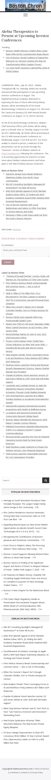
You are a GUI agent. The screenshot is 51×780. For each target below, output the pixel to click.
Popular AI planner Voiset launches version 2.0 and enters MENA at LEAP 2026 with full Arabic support (27, 378)
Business (17, 229)
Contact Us (24, 772)
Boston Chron (25, 6)
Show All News (8, 238)
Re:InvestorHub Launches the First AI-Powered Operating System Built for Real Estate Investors (27, 440)
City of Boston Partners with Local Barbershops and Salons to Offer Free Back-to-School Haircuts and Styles (26, 208)
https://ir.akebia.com (11, 153)
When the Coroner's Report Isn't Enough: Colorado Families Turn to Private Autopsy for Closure (27, 310)
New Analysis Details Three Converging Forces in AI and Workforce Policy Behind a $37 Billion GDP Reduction (27, 358)
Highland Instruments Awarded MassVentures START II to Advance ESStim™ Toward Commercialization (27, 430)
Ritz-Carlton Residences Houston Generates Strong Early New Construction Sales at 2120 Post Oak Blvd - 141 (24, 516)
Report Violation (36, 238)
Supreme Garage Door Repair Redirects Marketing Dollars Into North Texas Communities (24, 177)
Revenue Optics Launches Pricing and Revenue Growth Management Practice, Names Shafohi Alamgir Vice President (27, 368)
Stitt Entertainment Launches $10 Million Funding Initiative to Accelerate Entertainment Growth (27, 399)
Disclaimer (22, 238)
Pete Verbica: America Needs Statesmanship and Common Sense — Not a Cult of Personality (26, 286)
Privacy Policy (37, 772)
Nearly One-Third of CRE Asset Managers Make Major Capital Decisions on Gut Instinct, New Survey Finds (27, 327)
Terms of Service (41, 768)
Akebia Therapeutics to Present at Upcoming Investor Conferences (25, 35)
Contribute (14, 772)
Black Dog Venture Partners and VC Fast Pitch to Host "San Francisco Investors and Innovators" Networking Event (26, 712)
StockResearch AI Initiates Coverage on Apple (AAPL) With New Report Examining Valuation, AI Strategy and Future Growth (26, 654)
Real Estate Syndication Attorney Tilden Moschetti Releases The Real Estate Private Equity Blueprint (24, 724)
